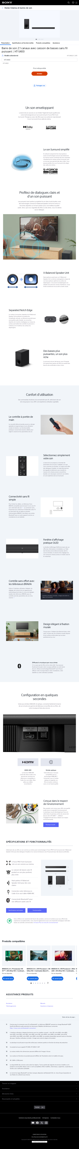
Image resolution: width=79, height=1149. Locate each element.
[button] (36, 39)
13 (56, 815)
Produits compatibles (43, 43)
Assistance (56, 43)
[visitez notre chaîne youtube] (33, 1122)
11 (22, 507)
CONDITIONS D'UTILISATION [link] (39, 1134)
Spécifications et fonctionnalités (22, 43)
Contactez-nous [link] (55, 1118)
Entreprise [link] (45, 1118)
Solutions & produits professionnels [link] (30, 1118)
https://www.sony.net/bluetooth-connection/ (23, 1028)
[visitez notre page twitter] (42, 1122)
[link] (37, 1107)
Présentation (5, 43)
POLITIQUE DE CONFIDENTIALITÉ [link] (39, 1137)
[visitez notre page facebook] (37, 1122)
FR (42, 1107)
